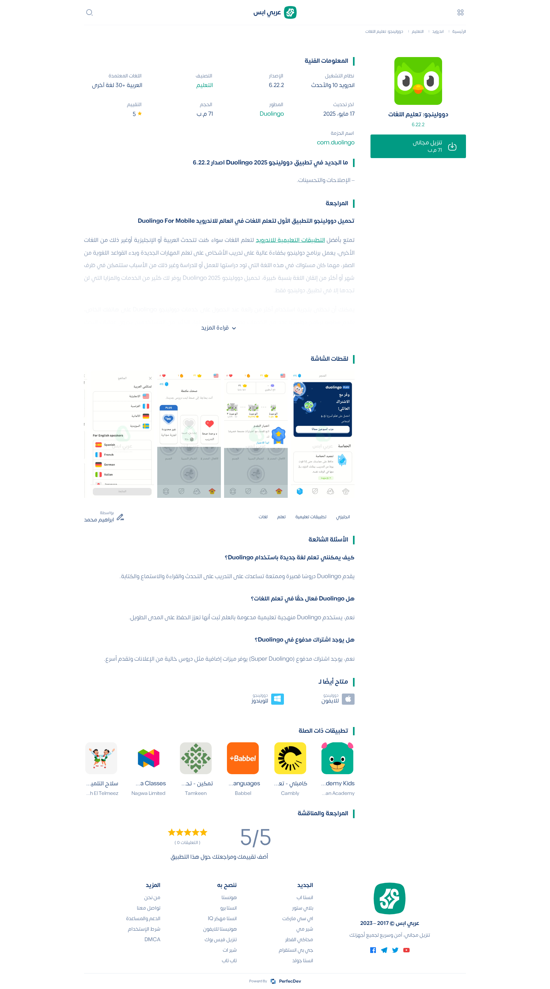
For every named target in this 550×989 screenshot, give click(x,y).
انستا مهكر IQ (222, 918)
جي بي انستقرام (296, 950)
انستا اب (305, 897)
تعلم (281, 516)
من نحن (152, 897)
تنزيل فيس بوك (221, 939)
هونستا (229, 897)
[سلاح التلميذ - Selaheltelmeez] (101, 758)
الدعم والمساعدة (143, 918)
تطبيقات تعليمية (311, 516)
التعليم (204, 85)
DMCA (152, 939)
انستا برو (228, 908)
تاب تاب (229, 960)
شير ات (230, 950)
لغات (263, 516)
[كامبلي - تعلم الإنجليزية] (290, 758)
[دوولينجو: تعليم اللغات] (418, 81)
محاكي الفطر (299, 939)
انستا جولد (302, 960)
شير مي (304, 929)
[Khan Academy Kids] (337, 758)
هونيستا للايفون (220, 929)
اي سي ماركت (297, 918)
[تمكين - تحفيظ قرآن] (196, 758)
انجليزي (343, 516)
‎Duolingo (272, 114)
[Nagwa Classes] (149, 758)
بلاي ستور (302, 908)
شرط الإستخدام (144, 929)
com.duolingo (336, 142)
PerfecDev (290, 981)
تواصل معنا (148, 908)
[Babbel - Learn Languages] (243, 758)
